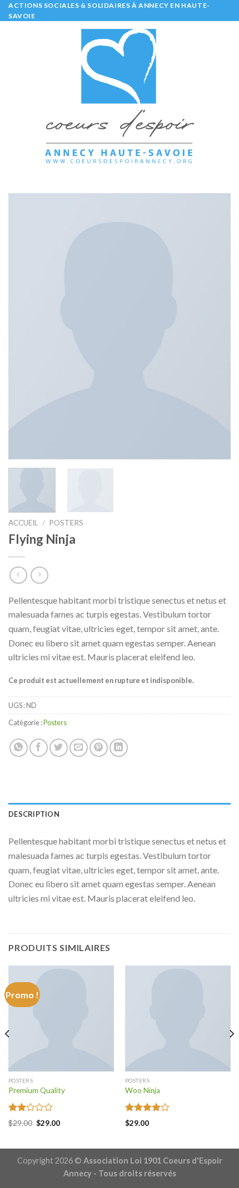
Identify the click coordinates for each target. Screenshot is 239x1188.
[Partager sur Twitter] (58, 748)
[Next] (212, 326)
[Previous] (27, 326)
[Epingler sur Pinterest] (98, 748)
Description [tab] (33, 814)
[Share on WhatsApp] (18, 748)
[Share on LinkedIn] (118, 748)
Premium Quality (36, 1090)
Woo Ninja (142, 1090)
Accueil (23, 522)
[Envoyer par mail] (78, 748)
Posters (66, 522)
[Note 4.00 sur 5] (147, 1107)
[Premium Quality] (61, 1018)
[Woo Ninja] (178, 1018)
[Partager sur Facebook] (38, 748)
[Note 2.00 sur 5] (30, 1107)
